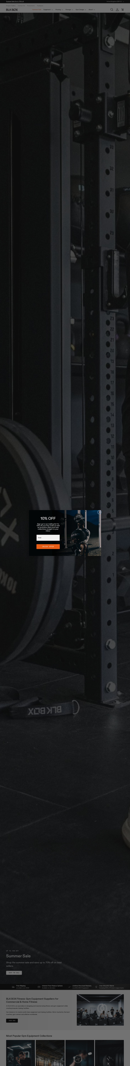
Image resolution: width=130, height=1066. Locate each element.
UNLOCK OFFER (48, 547)
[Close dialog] (99, 512)
